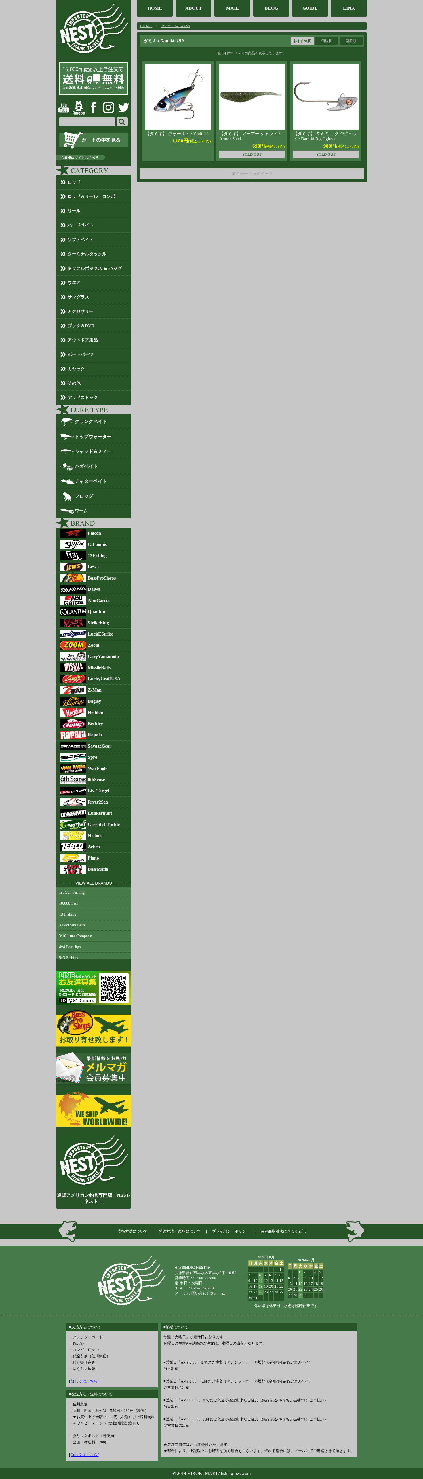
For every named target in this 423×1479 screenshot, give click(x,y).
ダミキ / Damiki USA (175, 26)
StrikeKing (98, 622)
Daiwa (94, 589)
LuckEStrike (100, 634)
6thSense (96, 779)
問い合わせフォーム (208, 1293)
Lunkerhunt (100, 813)
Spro (92, 757)
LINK (349, 8)
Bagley (94, 701)
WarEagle (97, 768)
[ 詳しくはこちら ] (84, 1381)
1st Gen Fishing (72, 892)
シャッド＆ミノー (93, 451)
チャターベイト (91, 481)
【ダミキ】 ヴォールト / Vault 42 (176, 133)
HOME (155, 8)
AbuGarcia (99, 600)
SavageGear (99, 746)
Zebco (94, 846)
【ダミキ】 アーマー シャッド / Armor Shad (249, 136)
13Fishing (97, 555)
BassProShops (102, 578)
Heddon (95, 712)
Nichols (95, 835)
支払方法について (133, 1231)
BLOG (271, 8)
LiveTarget (98, 790)
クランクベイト (91, 421)
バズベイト (86, 466)
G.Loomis (97, 544)
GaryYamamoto (103, 656)
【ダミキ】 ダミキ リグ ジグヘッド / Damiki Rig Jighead (325, 136)
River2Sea (98, 802)
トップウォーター (93, 436)
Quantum (97, 611)
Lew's (93, 566)
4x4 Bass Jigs (70, 947)
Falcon (94, 533)
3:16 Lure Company (75, 936)
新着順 (351, 41)
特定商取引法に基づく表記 (283, 1231)
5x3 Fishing (68, 958)
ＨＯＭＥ (146, 26)
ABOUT (193, 8)
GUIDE (310, 8)
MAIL (232, 8)
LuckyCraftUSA (104, 678)
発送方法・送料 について (180, 1231)
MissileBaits (99, 667)
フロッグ (84, 496)
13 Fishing (67, 914)
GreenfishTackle (104, 824)
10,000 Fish (68, 903)
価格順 (326, 41)
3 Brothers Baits (72, 925)
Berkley (95, 723)
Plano (93, 858)
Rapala (95, 734)
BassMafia (98, 869)
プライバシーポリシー (230, 1231)
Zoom (93, 645)
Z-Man (95, 690)
